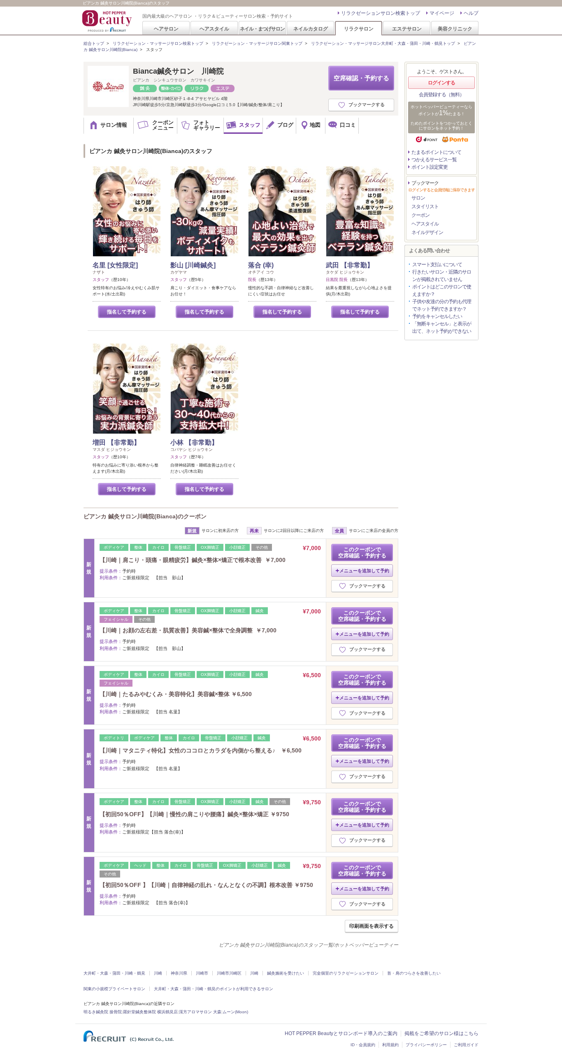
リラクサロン (359, 29)
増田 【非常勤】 (116, 442)
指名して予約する (126, 312)
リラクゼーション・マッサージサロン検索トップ (158, 43)
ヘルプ (471, 13)
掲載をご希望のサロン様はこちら (441, 1033)
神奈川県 (179, 973)
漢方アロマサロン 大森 (200, 1012)
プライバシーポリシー (426, 1044)
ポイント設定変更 (429, 167)
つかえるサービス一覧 (434, 160)
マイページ (442, 13)
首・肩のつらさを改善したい (414, 973)
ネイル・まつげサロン (262, 29)
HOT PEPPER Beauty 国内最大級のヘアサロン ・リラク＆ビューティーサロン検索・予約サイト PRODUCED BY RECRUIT (107, 21)
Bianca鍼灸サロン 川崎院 (178, 71)
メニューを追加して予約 (364, 570)
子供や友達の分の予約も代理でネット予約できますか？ (441, 305)
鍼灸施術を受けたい (285, 973)
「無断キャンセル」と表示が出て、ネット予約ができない (441, 327)
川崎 (158, 973)
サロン (418, 198)
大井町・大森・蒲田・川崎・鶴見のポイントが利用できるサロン (213, 989)
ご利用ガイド (466, 1044)
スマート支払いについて (437, 264)
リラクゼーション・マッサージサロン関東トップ (257, 43)
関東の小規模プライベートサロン (114, 989)
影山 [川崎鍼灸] (193, 265)
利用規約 (390, 1044)
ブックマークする (366, 104)
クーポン (420, 215)
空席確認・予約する (361, 77)
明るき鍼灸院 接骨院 (103, 1012)
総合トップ (94, 43)
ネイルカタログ (310, 29)
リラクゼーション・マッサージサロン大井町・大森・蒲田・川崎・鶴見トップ (383, 43)
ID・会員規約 (363, 1044)
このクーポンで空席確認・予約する (362, 552)
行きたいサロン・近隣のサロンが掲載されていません (441, 275)
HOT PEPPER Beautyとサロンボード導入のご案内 (341, 1033)
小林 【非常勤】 (194, 442)
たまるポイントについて (436, 152)
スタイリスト (425, 206)
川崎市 (202, 973)
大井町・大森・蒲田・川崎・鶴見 (114, 973)
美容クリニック (455, 29)
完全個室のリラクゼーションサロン (346, 973)
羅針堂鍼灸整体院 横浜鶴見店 (150, 1012)
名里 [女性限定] (115, 265)
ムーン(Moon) (235, 1012)
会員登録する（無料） (441, 95)
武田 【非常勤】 (350, 265)
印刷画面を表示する (371, 926)
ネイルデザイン (427, 232)
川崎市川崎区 (229, 973)
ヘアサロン (166, 29)
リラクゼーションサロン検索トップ (380, 13)
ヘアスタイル (214, 29)
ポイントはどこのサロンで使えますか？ (441, 290)
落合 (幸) (261, 265)
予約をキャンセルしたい (437, 316)
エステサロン (407, 29)
